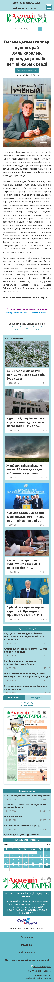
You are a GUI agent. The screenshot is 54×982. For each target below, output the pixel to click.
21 (33, 862)
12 (19, 859)
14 (33, 859)
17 (6, 862)
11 (13, 859)
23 (47, 862)
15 (40, 859)
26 (19, 866)
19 (19, 862)
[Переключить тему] (39, 8)
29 (40, 866)
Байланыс (19, 8)
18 (13, 862)
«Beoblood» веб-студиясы (37, 977)
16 (47, 859)
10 (6, 859)
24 (6, 866)
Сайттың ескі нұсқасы (39, 970)
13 (25, 859)
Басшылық (27, 937)
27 (25, 866)
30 (47, 866)
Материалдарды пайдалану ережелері (27, 960)
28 (33, 866)
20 (25, 862)
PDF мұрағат (37, 697)
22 (40, 862)
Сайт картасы (27, 952)
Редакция (27, 944)
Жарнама (31, 8)
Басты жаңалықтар (27, 70)
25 (13, 866)
